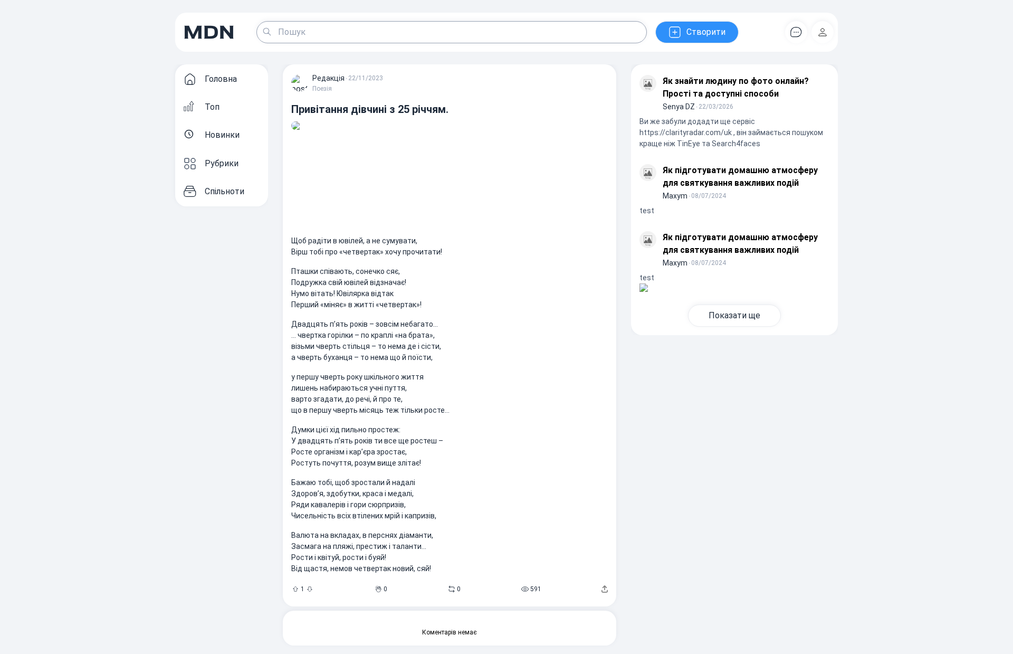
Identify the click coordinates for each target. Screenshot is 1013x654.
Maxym (675, 196)
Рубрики (221, 163)
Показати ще (734, 315)
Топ (212, 107)
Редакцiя (328, 78)
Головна (221, 79)
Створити (705, 32)
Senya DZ (679, 106)
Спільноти (224, 191)
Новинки (222, 135)
